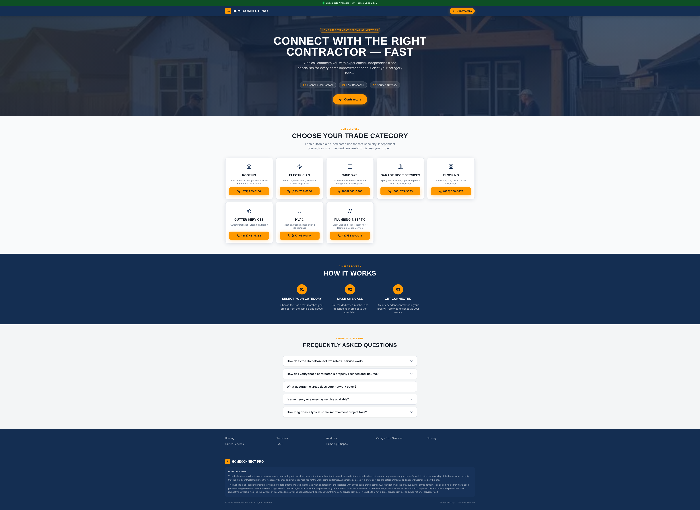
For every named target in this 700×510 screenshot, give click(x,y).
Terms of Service (466, 502)
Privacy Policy (447, 502)
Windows (331, 438)
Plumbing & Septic (337, 443)
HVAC (279, 443)
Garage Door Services (389, 438)
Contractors (464, 10)
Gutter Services (234, 443)
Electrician (282, 438)
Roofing (229, 438)
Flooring (431, 438)
